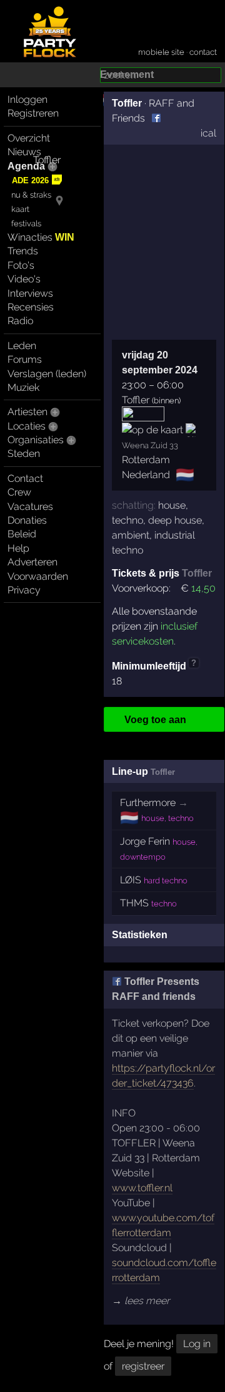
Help (18, 548)
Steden (24, 453)
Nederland (146, 475)
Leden (22, 346)
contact (203, 52)
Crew (19, 492)
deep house (175, 520)
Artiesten (28, 412)
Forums (25, 359)
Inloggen (28, 99)
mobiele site (161, 52)
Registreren (33, 113)
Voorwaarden (38, 576)
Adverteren (33, 562)
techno (127, 520)
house (172, 505)
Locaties (27, 426)
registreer (143, 1366)
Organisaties (36, 440)
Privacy (24, 590)
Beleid (22, 534)
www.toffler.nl (142, 1188)
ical (208, 133)
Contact (25, 478)
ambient (130, 535)
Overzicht (29, 138)
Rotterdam (146, 460)
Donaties (27, 520)
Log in (197, 1344)
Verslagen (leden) (47, 374)
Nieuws (24, 152)
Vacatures (30, 506)
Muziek (23, 387)
